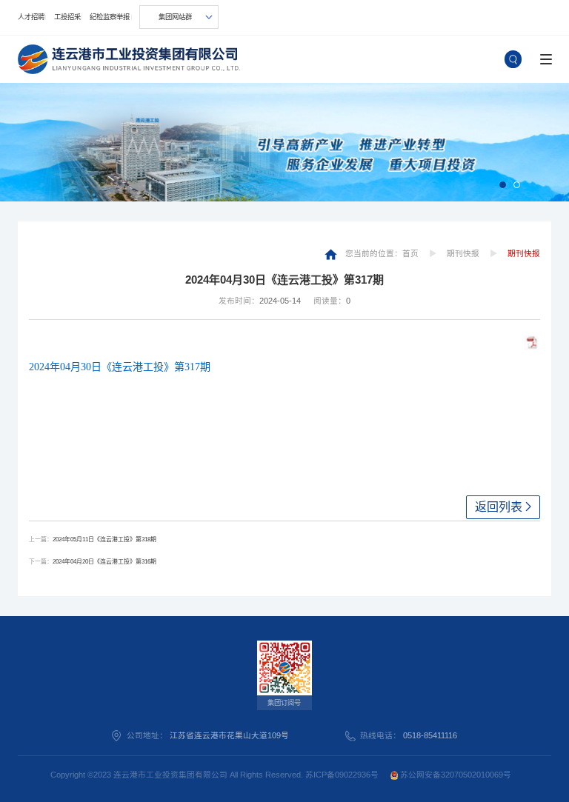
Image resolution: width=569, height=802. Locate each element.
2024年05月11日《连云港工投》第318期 (104, 539)
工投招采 (67, 17)
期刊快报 (463, 253)
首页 (410, 253)
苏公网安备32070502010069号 (454, 774)
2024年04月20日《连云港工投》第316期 (104, 561)
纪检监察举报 (110, 17)
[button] (502, 184)
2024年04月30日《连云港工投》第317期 (119, 366)
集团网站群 (175, 17)
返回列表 (498, 507)
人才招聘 (31, 17)
